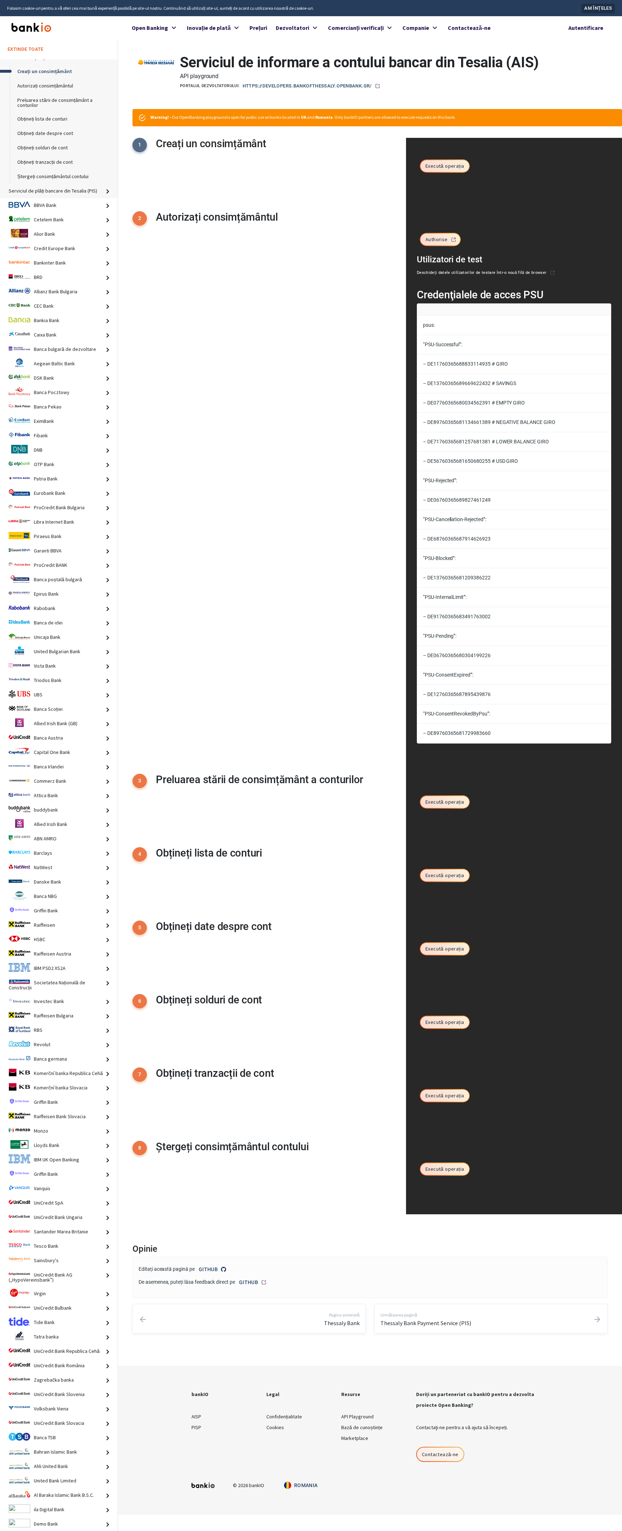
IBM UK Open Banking (56, 1159)
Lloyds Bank (46, 1145)
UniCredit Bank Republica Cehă (67, 1351)
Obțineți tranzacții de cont (45, 162)
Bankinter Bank (50, 262)
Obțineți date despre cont (45, 133)
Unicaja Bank (47, 637)
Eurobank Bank (50, 493)
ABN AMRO (45, 838)
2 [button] (139, 218)
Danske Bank (47, 882)
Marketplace (354, 1438)
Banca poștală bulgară (58, 579)
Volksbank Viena (51, 1408)
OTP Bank (44, 464)
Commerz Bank (50, 781)
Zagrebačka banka (54, 1380)
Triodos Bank (48, 680)
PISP (196, 1427)
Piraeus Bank (48, 536)
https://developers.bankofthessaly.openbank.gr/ (307, 86)
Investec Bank (49, 1001)
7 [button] (139, 1074)
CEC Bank (44, 306)
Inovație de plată (209, 27)
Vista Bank (45, 666)
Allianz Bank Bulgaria (55, 291)
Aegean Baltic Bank (54, 363)
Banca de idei (48, 622)
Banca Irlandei (49, 766)
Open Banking (150, 27)
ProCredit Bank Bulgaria (59, 507)
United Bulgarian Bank (57, 651)
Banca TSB (45, 1437)
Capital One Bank (52, 752)
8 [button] (139, 1148)
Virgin (40, 1293)
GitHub (208, 1269)
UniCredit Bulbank (53, 1308)
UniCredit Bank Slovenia (59, 1394)
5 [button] (139, 927)
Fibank (41, 435)
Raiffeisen (44, 925)
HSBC (39, 939)
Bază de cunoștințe (362, 1427)
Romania (306, 1485)
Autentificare (585, 27)
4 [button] (139, 854)
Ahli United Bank (51, 1466)
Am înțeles (598, 8)
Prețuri (258, 27)
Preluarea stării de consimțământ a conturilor (55, 102)
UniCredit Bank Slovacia (59, 1423)
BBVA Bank (45, 205)
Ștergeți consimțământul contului (53, 176)
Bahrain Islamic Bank (55, 1452)
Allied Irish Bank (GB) (55, 723)
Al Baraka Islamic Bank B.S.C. (64, 1495)
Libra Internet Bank (54, 522)
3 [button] (139, 780)
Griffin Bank (46, 910)
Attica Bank (46, 795)
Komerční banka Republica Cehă (68, 1073)
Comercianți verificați (356, 27)
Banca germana (50, 1059)
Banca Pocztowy (51, 392)
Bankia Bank (46, 320)
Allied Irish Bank (50, 824)
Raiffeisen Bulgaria (53, 1015)
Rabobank (44, 608)
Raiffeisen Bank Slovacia (60, 1116)
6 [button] (139, 1001)
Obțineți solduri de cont (42, 147)
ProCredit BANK (50, 565)
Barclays (43, 853)
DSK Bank (44, 378)
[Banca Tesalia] (156, 61)
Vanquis (42, 1188)
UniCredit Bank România (59, 1365)
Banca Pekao (48, 406)
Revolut (42, 1044)
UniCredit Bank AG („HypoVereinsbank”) (40, 1277)
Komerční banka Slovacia (60, 1087)
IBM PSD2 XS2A (50, 968)
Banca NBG (45, 896)
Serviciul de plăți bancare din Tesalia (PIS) (53, 191)
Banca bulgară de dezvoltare (65, 349)
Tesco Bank (46, 1246)
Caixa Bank (45, 334)
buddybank (46, 810)
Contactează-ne (469, 27)
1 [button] (139, 145)
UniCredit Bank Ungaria (58, 1217)
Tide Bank (44, 1322)
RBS (38, 1030)
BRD (38, 277)
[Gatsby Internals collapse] (110, 191)
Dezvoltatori (292, 27)
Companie (415, 27)
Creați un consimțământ (44, 71)
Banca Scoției (48, 709)
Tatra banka (46, 1336)
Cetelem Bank (49, 219)
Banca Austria (48, 738)
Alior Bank (44, 234)
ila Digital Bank (49, 1509)
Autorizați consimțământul (45, 85)
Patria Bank (46, 478)
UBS (38, 694)
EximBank (44, 421)
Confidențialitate (284, 1416)
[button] (445, 166)
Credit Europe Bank (54, 248)
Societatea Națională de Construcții (47, 985)
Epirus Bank (46, 594)
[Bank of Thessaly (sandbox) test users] (552, 272)
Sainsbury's (46, 1260)
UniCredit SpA (48, 1203)
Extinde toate (26, 48)
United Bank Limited (55, 1480)
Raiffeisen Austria (52, 953)
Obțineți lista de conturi (42, 119)
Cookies (275, 1427)
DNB (38, 450)
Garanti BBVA (48, 550)
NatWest (43, 867)
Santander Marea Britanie (61, 1231)
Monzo (41, 1131)
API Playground (357, 1416)
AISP (196, 1416)
